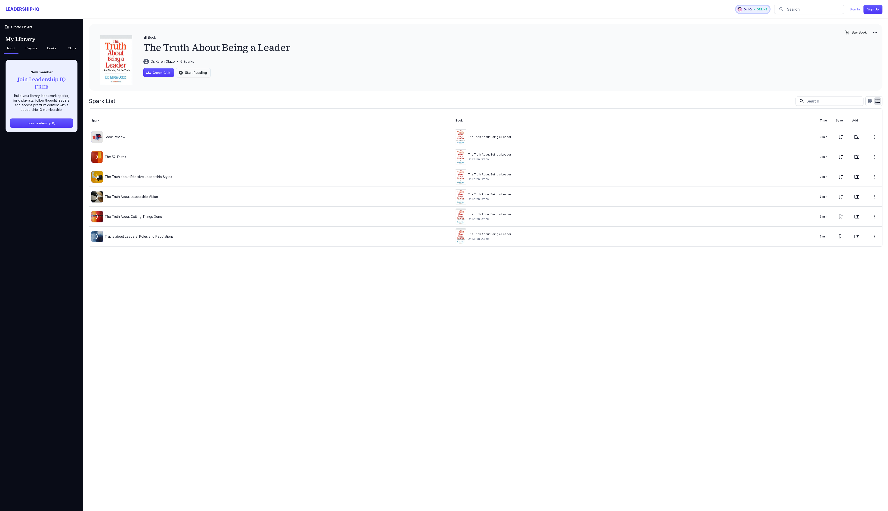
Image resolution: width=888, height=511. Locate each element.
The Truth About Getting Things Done (133, 216)
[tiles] (870, 101)
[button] (753, 9)
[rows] (877, 101)
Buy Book (859, 32)
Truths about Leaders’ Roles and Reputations (139, 236)
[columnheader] (271, 120)
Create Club (161, 73)
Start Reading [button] (196, 73)
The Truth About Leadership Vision (131, 197)
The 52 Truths (115, 157)
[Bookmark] (840, 137)
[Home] (23, 9)
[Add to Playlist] (856, 137)
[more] (875, 32)
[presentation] (97, 137)
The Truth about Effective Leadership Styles (138, 177)
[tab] (11, 48)
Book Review (115, 137)
